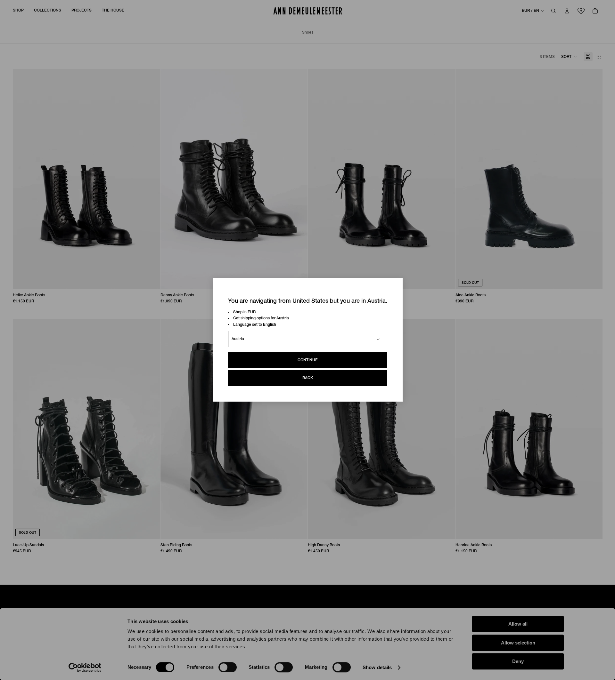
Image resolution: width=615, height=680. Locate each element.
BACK (307, 378)
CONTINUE (308, 360)
